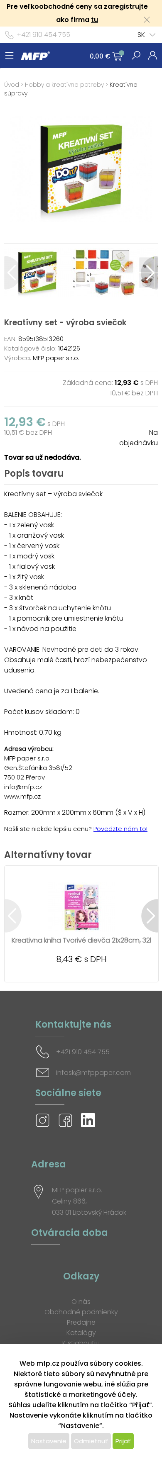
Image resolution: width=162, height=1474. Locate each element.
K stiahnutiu (81, 1343)
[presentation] (12, 273)
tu (94, 19)
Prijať (123, 1441)
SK (141, 34)
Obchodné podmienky (81, 1312)
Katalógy (81, 1333)
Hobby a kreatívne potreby (64, 84)
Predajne (81, 1322)
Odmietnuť (91, 1441)
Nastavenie (48, 1441)
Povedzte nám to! (120, 828)
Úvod (11, 84)
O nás (81, 1301)
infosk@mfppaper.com (93, 1072)
